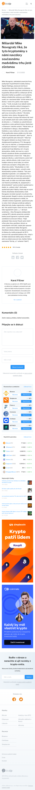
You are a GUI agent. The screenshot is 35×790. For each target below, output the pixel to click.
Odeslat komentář (17, 367)
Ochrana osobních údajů (9, 754)
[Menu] (27, 4)
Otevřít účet (26, 394)
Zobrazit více (27, 386)
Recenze (15, 394)
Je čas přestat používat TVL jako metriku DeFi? (14, 496)
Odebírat (29, 677)
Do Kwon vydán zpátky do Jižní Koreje (11, 488)
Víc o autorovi (18, 299)
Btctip (4, 10)
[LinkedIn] (13, 257)
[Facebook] (17, 257)
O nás (3, 757)
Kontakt (4, 761)
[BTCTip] (6, 4)
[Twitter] (22, 257)
